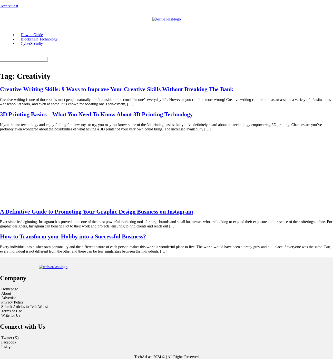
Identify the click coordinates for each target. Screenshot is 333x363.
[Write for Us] (57, 315)
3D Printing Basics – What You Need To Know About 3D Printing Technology (96, 114)
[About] (57, 293)
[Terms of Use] (57, 311)
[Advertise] (57, 298)
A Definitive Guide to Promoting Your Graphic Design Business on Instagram (96, 211)
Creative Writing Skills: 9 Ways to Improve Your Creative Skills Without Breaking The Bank (116, 89)
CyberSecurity (32, 43)
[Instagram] (166, 346)
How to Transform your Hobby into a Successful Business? (73, 236)
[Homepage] (57, 289)
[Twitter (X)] (166, 338)
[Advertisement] (166, 169)
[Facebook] (166, 342)
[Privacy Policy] (57, 302)
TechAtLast (9, 6)
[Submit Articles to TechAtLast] (57, 306)
